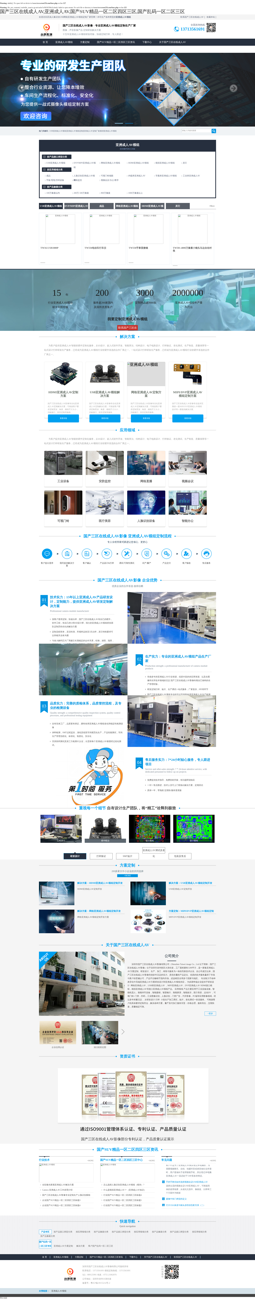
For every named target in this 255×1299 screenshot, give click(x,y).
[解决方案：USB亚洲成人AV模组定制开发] (148, 905)
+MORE (127, 876)
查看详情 (63, 418)
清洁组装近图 (100, 1047)
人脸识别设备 (146, 520)
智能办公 (188, 520)
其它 (177, 206)
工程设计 (61, 841)
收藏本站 (211, 17)
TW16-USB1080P (49, 248)
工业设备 (63, 481)
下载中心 (147, 42)
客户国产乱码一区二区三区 (100, 1246)
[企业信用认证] (58, 1044)
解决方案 (127, 337)
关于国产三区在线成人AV (172, 42)
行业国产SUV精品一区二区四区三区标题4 (122, 1195)
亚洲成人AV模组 (64, 42)
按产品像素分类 (55, 187)
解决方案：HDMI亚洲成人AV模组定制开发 (100, 883)
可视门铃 (63, 520)
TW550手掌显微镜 (138, 248)
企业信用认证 (58, 1047)
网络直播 (146, 481)
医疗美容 (105, 520)
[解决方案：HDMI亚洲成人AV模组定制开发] (56, 905)
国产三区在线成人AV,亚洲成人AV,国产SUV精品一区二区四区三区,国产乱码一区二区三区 (92, 11)
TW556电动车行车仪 (95, 248)
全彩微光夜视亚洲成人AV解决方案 (58, 1185)
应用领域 (127, 430)
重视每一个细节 (127, 808)
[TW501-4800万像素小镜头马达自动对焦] (192, 243)
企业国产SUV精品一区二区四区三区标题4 (61, 1205)
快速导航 (127, 1221)
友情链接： (44, 1291)
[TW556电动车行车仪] (104, 243)
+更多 (210, 1013)
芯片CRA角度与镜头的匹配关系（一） (183, 1204)
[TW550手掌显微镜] (148, 243)
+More (212, 206)
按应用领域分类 (55, 169)
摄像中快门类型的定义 (176, 1174)
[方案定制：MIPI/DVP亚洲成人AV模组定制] (148, 933)
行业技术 (44, 1159)
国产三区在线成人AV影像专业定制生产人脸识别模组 (66, 1195)
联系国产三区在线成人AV (192, 17)
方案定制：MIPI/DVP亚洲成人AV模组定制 (191, 911)
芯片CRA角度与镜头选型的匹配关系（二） (185, 1180)
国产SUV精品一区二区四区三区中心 (121, 1159)
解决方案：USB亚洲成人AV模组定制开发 (190, 883)
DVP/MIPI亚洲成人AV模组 (76, 207)
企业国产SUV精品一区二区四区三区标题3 (61, 1200)
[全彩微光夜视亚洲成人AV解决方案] (66, 1182)
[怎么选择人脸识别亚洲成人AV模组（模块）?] (127, 1182)
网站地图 (3, 1298)
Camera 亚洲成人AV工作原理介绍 (57, 1190)
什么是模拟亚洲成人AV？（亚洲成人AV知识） (124, 1190)
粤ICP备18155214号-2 (100, 1283)
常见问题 (166, 1159)
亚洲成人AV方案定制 (63, 1246)
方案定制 (85, 42)
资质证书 (127, 1056)
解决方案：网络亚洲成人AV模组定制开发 (99, 911)
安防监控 (105, 481)
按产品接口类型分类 (57, 157)
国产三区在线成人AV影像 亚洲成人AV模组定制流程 (128, 536)
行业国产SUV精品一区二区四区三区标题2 (122, 1205)
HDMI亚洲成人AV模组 (152, 207)
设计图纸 (150, 841)
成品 (101, 206)
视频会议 (188, 481)
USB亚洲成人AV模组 (51, 206)
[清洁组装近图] (100, 1044)
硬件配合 (105, 841)
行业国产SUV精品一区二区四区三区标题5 (122, 1200)
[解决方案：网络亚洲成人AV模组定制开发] (56, 933)
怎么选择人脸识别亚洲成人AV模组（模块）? (123, 1185)
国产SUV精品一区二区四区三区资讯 (116, 42)
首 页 (45, 42)
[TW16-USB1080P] (60, 243)
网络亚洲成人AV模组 (127, 206)
